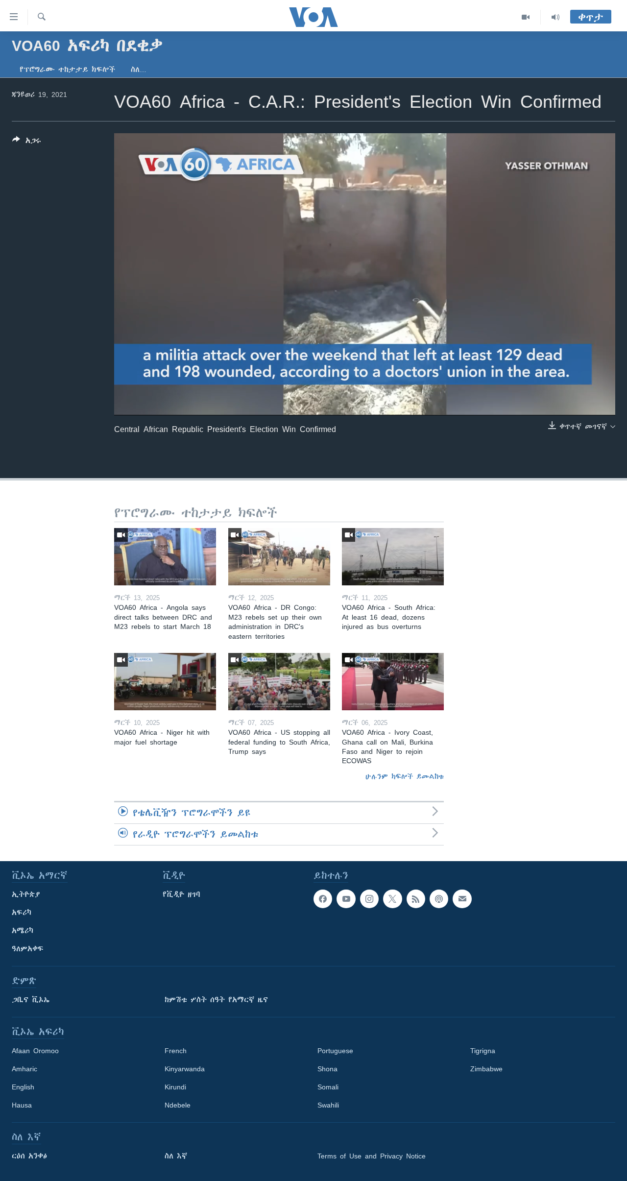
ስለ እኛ (176, 1156)
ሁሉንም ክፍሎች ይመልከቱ (404, 776)
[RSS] (416, 899)
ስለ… (138, 69)
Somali (327, 1087)
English (23, 1087)
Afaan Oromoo (35, 1050)
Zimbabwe (486, 1068)
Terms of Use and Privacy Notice (371, 1156)
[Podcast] (439, 899)
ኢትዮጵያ (26, 894)
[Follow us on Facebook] (323, 899)
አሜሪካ (22, 930)
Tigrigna (482, 1050)
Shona (327, 1068)
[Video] (526, 17)
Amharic (24, 1068)
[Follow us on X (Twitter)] (392, 899)
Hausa (22, 1105)
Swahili (328, 1105)
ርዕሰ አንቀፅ (29, 1156)
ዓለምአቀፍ (28, 948)
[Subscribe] (462, 899)
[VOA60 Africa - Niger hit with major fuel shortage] (165, 681)
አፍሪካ (21, 912)
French (176, 1050)
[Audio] (555, 17)
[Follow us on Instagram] (369, 899)
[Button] (26, 142)
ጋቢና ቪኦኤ (30, 999)
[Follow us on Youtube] (346, 899)
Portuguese (335, 1050)
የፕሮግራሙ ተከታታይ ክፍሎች (67, 69)
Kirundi (175, 1087)
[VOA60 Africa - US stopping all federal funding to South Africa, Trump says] (279, 681)
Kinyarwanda (185, 1068)
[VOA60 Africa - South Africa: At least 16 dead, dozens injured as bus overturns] (393, 556)
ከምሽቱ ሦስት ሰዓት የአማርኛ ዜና (216, 999)
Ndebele (178, 1105)
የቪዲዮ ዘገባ (181, 894)
